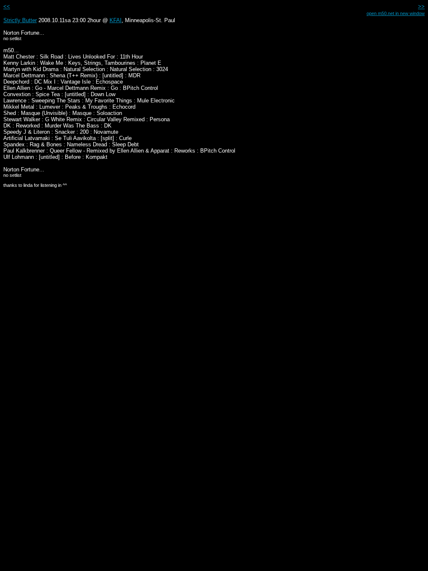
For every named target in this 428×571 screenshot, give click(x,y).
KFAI (116, 20)
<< (6, 6)
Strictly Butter (20, 20)
